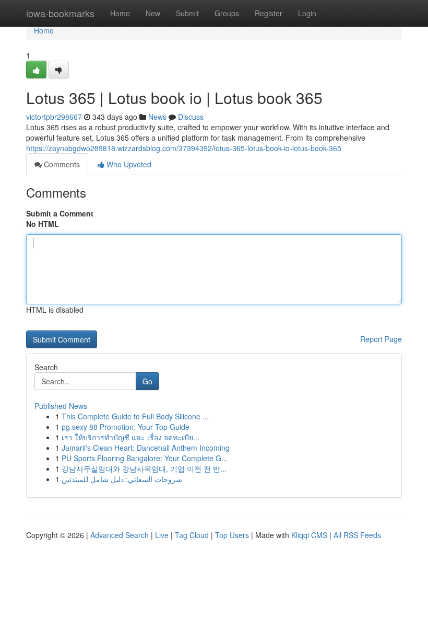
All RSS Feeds (357, 535)
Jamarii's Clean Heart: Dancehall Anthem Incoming (146, 447)
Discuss (191, 116)
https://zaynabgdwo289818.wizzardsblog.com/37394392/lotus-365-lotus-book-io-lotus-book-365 (183, 148)
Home (120, 13)
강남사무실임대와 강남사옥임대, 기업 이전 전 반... (144, 468)
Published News (60, 406)
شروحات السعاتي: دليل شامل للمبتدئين (122, 479)
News (157, 116)
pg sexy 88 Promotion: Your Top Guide (125, 426)
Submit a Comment (59, 213)
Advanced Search (119, 535)
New (153, 13)
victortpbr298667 (54, 116)
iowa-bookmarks (60, 13)
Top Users (232, 535)
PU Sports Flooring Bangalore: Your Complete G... (145, 458)
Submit (187, 13)
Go (147, 381)
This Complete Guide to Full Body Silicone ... (135, 416)
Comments (61, 164)
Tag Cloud (192, 535)
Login (307, 13)
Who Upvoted (127, 164)
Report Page (381, 339)
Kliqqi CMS (309, 535)
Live (162, 535)
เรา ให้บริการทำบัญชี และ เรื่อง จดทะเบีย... (130, 437)
